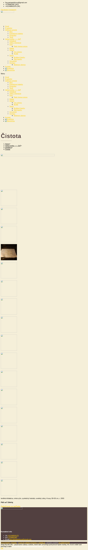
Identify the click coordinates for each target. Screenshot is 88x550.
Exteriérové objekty (16, 33)
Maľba (11, 48)
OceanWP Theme (9, 543)
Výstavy (12, 63)
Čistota (7, 149)
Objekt (11, 50)
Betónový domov (20, 65)
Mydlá (16, 54)
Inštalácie (12, 41)
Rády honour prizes (20, 46)
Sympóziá (13, 61)
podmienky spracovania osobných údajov (27, 546)
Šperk (11, 55)
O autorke (8, 28)
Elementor (64, 543)
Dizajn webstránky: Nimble (31, 543)
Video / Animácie (15, 43)
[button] (44, 74)
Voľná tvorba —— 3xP (13, 39)
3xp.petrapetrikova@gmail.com (20, 539)
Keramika (12, 35)
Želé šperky (18, 59)
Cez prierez (18, 52)
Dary (11, 44)
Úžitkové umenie (11, 30)
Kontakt (8, 66)
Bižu (11, 32)
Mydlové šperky (19, 57)
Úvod (7, 26)
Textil (11, 37)
